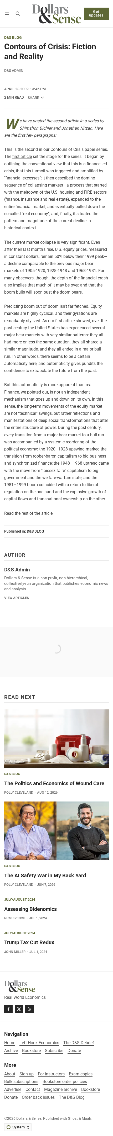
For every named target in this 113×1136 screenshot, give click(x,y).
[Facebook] (8, 1009)
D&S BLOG (13, 38)
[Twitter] (19, 1009)
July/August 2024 (19, 899)
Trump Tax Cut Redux (29, 942)
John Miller (14, 952)
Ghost (73, 1118)
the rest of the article (34, 513)
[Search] (17, 13)
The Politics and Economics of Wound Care (54, 783)
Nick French (14, 918)
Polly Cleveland (18, 792)
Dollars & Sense (28, 1118)
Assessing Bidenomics (30, 909)
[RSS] (29, 1009)
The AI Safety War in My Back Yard (45, 875)
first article (22, 156)
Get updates (96, 13)
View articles (16, 598)
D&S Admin (13, 70)
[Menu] (7, 13)
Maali (86, 1118)
